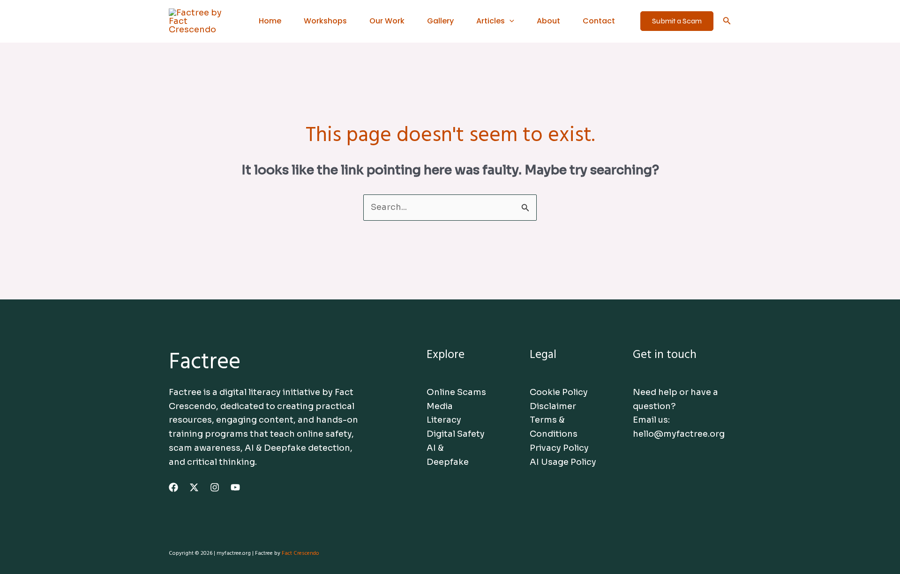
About (548, 20)
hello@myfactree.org (679, 434)
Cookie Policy (559, 392)
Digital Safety (456, 434)
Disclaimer (553, 406)
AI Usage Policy (563, 462)
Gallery (440, 20)
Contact (599, 20)
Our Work (387, 20)
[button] (509, 21)
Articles (490, 20)
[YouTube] (235, 487)
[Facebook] (173, 487)
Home (270, 20)
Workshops (325, 20)
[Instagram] (214, 487)
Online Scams (456, 392)
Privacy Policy (559, 448)
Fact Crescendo (300, 553)
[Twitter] (194, 487)
